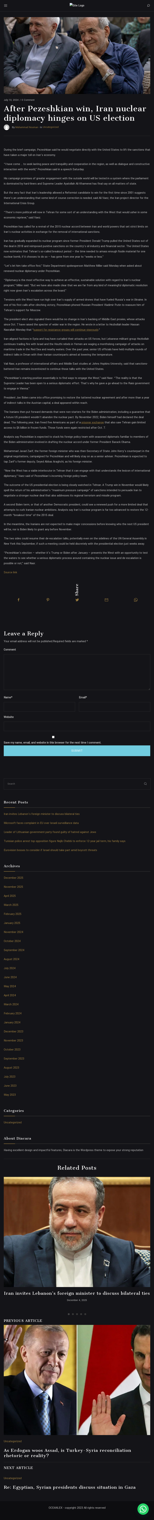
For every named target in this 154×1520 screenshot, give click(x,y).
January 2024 (12, 1023)
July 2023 (9, 1077)
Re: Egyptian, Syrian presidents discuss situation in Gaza (70, 1487)
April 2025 (10, 896)
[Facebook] (19, 600)
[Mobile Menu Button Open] (6, 6)
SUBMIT (77, 751)
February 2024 (13, 1013)
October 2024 (12, 941)
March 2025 (11, 905)
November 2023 (13, 1041)
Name (8, 697)
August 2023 (11, 1068)
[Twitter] (77, 600)
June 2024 (10, 977)
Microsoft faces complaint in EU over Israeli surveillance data (41, 823)
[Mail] (106, 600)
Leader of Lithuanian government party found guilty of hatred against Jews (50, 832)
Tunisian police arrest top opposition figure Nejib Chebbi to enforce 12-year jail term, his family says (64, 841)
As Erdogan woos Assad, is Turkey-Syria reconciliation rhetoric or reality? (67, 1453)
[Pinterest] (48, 600)
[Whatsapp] (136, 600)
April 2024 (10, 995)
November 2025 (13, 887)
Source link (10, 572)
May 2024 (10, 986)
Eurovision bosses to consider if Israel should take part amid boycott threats (50, 850)
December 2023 (13, 1032)
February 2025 (12, 914)
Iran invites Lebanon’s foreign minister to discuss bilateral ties (42, 814)
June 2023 (10, 1086)
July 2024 (10, 968)
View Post (77, 1232)
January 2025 (12, 923)
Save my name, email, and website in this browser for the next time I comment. (52, 743)
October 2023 (12, 1050)
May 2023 (10, 1095)
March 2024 (11, 1004)
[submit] (145, 783)
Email (83, 697)
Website (9, 717)
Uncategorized (13, 1123)
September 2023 (14, 1059)
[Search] (148, 6)
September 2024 (14, 950)
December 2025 (13, 878)
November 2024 (13, 932)
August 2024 (11, 959)
